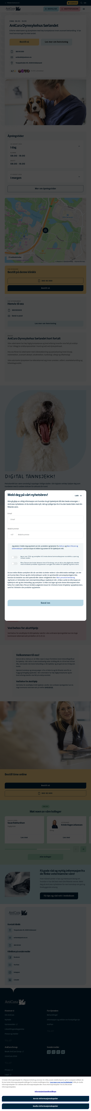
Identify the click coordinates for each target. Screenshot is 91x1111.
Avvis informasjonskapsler (45, 1099)
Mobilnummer (13, 529)
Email (10, 513)
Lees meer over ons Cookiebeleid (61, 1082)
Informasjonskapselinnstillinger (45, 1091)
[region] (45, 1094)
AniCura (61, 546)
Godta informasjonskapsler (45, 1106)
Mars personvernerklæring (66, 577)
